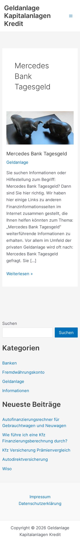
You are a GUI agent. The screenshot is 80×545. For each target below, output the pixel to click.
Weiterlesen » (19, 274)
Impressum (40, 496)
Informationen (15, 390)
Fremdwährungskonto (23, 372)
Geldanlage (13, 381)
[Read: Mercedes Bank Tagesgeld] (40, 127)
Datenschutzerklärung (40, 503)
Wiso (7, 468)
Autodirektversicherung (25, 459)
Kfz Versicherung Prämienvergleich (36, 450)
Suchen (9, 323)
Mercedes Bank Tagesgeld (36, 154)
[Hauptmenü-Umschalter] (71, 16)
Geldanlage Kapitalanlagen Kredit (27, 16)
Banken (9, 363)
